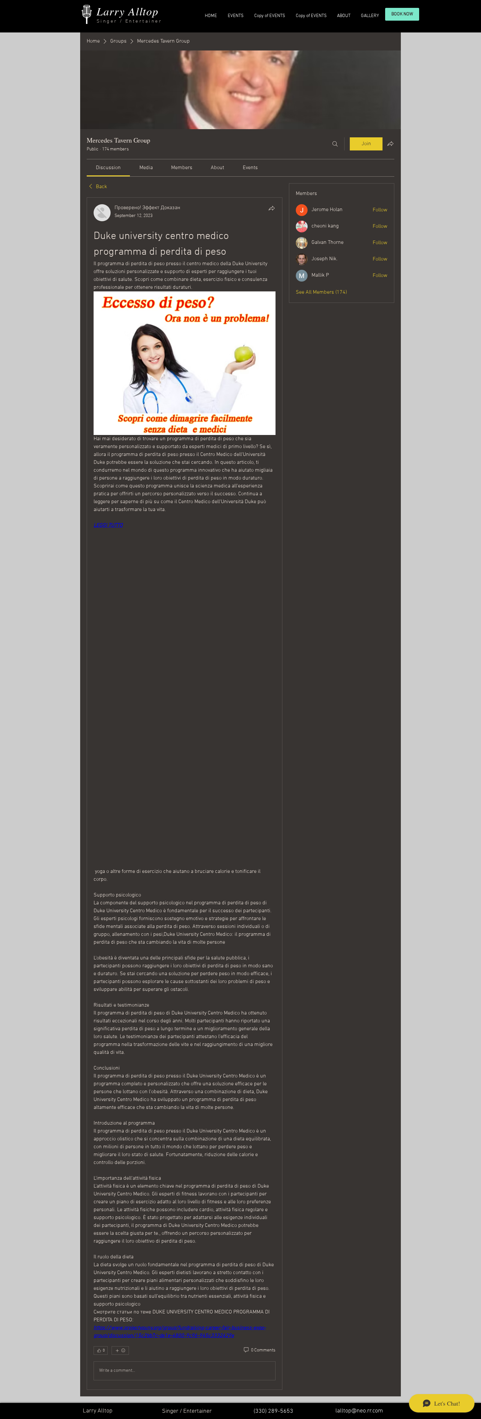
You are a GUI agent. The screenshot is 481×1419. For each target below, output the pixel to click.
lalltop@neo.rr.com (359, 1411)
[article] (184, 793)
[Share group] (390, 144)
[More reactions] (120, 1350)
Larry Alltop (127, 11)
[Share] (272, 208)
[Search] (335, 143)
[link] (108, 168)
